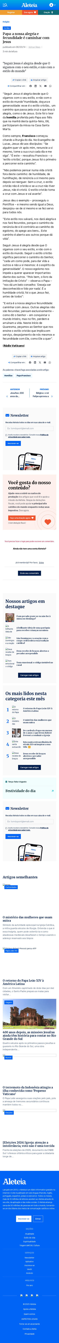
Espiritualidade (29, 1241)
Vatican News (34, 47)
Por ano (29, 1285)
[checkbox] (6, 435)
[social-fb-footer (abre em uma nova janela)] (27, 1295)
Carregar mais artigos (29, 675)
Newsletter (29, 1257)
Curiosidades (11, 887)
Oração (47, 12)
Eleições (9, 1112)
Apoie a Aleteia (29, 1309)
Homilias (8, 375)
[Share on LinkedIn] (35, 86)
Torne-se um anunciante (29, 1324)
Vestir (29, 1269)
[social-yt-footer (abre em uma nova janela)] (21, 1295)
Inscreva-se (30, 1265)
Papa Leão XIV (11, 950)
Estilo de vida (29, 1237)
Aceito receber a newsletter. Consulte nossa (28, 436)
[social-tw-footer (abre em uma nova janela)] (32, 1295)
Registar (11, 12)
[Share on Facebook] (31, 86)
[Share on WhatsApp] (50, 86)
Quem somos (29, 1314)
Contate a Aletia (29, 1329)
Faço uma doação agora (20, 518)
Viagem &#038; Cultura (30, 1245)
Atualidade (29, 1234)
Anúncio (29, 1273)
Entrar (38, 1218)
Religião (6, 21)
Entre (41, 562)
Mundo (8, 1057)
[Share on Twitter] (40, 86)
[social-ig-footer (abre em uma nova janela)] (37, 1295)
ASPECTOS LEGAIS (29, 1319)
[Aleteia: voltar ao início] (29, 5)
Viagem (8, 1002)
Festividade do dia (20, 791)
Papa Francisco (24, 375)
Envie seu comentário (29, 573)
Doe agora (28, 12)
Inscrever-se (13, 443)
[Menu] (11, 5)
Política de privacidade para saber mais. (28, 436)
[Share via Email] (45, 86)
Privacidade (29, 1334)
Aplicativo (29, 1261)
